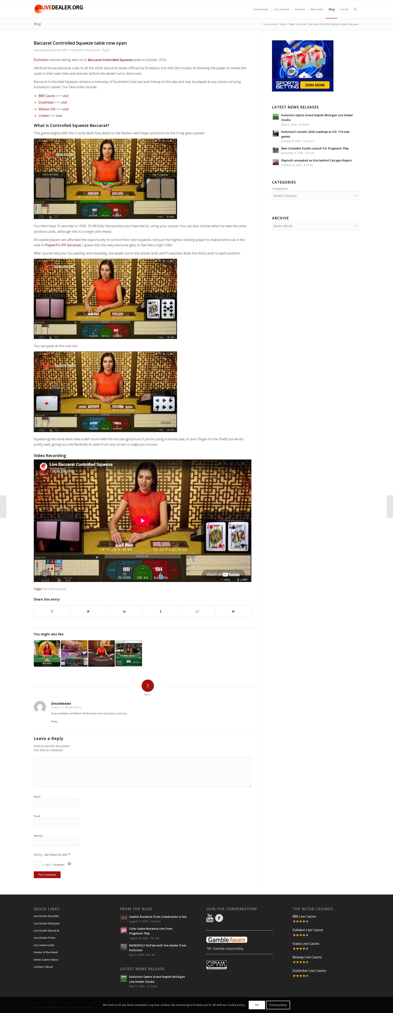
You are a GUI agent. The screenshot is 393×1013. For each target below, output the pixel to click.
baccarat (301, 24)
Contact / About (43, 967)
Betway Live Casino (307, 957)
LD (108, 50)
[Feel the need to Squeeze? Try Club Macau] (128, 653)
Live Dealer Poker (45, 938)
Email (37, 816)
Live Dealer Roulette (46, 916)
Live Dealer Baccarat (46, 930)
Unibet (43, 115)
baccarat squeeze (55, 589)
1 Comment (76, 50)
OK (257, 1005)
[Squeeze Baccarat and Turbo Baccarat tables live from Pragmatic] (47, 653)
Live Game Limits (44, 945)
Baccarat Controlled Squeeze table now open (80, 43)
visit (65, 96)
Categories (280, 188)
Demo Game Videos (46, 959)
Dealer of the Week (46, 952)
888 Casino (46, 96)
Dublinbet (46, 102)
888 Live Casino (304, 916)
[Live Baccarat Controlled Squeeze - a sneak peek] (101, 653)
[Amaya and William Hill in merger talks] (390, 506)
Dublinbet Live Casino (309, 970)
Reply (54, 721)
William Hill (46, 109)
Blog (37, 24)
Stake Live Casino (305, 943)
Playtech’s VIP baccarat (62, 245)
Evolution (41, 60)
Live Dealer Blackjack (47, 923)
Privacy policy (278, 1005)
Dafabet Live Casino (307, 930)
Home (282, 24)
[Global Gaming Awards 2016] (3, 506)
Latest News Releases (295, 107)
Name (37, 796)
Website (38, 835)
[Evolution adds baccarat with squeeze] (74, 653)
